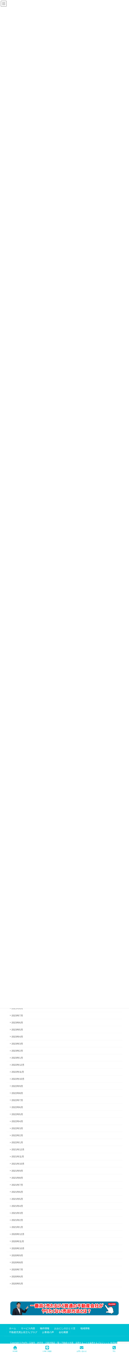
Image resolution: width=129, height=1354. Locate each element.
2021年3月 (17, 1213)
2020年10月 (18, 1248)
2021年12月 (18, 1149)
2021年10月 (18, 1163)
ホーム (12, 1328)
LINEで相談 (47, 1351)
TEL (114, 1351)
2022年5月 (17, 1114)
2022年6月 (17, 1107)
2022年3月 (17, 1128)
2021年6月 (17, 1192)
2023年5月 (17, 1029)
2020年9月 (17, 1255)
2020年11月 (18, 1241)
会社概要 (63, 1332)
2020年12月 (18, 1234)
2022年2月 (17, 1135)
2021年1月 (17, 1227)
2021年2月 (17, 1220)
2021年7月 (17, 1185)
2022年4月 (17, 1121)
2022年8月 (17, 1093)
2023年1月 (17, 1057)
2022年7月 (17, 1100)
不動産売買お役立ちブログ (23, 1332)
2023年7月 (17, 1015)
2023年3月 (17, 1043)
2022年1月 (17, 1142)
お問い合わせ (82, 1351)
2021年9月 (17, 1170)
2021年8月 (17, 1177)
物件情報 (44, 1328)
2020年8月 (17, 1262)
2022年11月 (18, 1072)
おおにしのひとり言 (64, 1328)
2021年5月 (17, 1199)
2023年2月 (17, 1050)
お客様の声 (48, 1332)
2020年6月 (17, 1276)
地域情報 (85, 1328)
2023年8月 (17, 1008)
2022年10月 (18, 1079)
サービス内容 (28, 1328)
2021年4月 (17, 1206)
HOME (15, 1351)
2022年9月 (17, 1086)
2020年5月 (17, 1283)
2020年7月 (17, 1269)
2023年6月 (17, 1022)
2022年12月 (18, 1064)
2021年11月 (18, 1156)
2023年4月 (17, 1036)
